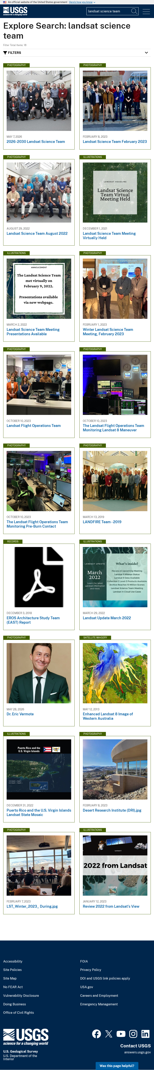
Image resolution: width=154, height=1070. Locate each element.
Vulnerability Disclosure (21, 996)
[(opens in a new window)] (96, 1033)
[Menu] (146, 12)
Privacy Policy (90, 970)
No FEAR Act (13, 987)
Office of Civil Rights (18, 1013)
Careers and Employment (99, 996)
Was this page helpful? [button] (117, 1066)
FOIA (84, 961)
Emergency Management (99, 1004)
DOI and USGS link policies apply (105, 978)
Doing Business (14, 1004)
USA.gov (86, 987)
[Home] (15, 15)
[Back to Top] (139, 1055)
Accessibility (12, 961)
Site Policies (12, 970)
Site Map (10, 978)
